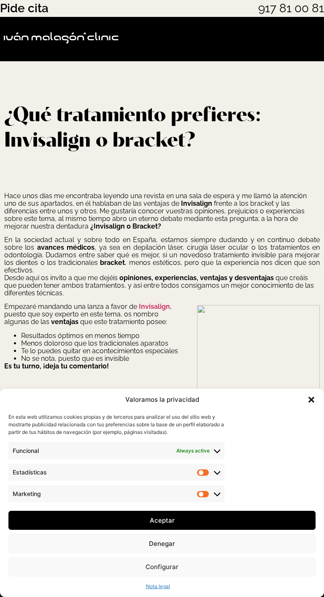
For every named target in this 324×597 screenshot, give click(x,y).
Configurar (162, 567)
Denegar (162, 544)
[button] (311, 399)
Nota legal (158, 586)
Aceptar (162, 520)
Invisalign (154, 307)
